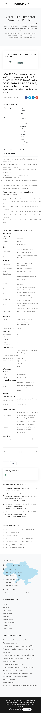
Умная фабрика (8, 682)
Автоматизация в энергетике (13, 670)
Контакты (6, 607)
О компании (7, 610)
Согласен (27, 709)
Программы (7, 625)
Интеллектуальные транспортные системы (17, 673)
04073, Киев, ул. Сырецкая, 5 (15, 565)
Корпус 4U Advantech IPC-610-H (16, 545)
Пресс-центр (7, 629)
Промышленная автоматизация (13, 664)
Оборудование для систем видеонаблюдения (19, 655)
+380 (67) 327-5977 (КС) (13, 569)
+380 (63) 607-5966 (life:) (13, 575)
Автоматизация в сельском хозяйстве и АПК (18, 646)
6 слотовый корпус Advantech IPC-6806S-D (20, 530)
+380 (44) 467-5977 (12, 579)
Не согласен (15, 709)
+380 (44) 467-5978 (11, 585)
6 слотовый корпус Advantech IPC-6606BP (19, 541)
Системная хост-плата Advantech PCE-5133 (21, 37)
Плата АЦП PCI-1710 (12, 535)
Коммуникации (8, 619)
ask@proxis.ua (10, 589)
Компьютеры (7, 613)
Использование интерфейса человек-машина (18, 667)
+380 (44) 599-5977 (11, 582)
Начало (7, 33)
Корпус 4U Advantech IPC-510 (15, 547)
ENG (6, 463)
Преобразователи (9, 622)
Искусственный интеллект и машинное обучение (20, 685)
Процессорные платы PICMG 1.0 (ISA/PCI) (21, 35)
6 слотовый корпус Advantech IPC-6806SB (19, 539)
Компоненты (32, 33)
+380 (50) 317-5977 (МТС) (13, 572)
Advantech (17, 97)
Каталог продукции (18, 33)
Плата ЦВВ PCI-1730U (12, 533)
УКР (13, 463)
